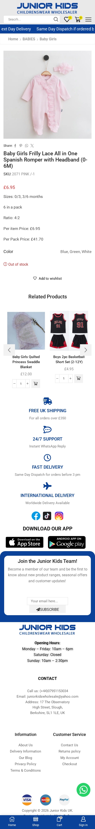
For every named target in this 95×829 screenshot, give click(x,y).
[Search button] (56, 19)
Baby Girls (48, 39)
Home (13, 39)
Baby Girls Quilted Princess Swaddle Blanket (26, 362)
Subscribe (49, 609)
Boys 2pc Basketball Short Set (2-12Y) (69, 359)
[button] (35, 383)
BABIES (29, 39)
